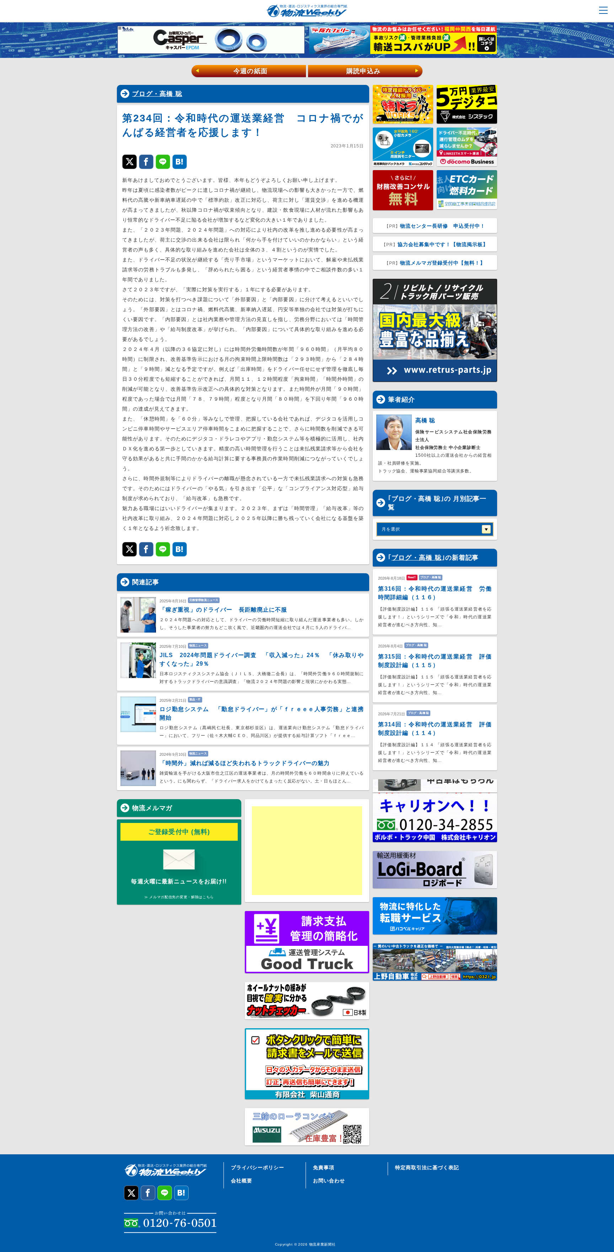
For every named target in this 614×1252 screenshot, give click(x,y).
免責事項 (323, 1167)
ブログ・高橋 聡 (157, 93)
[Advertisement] (307, 850)
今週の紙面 (231, 71)
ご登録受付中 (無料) (179, 831)
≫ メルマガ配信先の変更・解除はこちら (179, 897)
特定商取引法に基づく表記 (427, 1167)
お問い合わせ (329, 1180)
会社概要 (241, 1180)
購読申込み (382, 71)
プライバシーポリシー (257, 1167)
